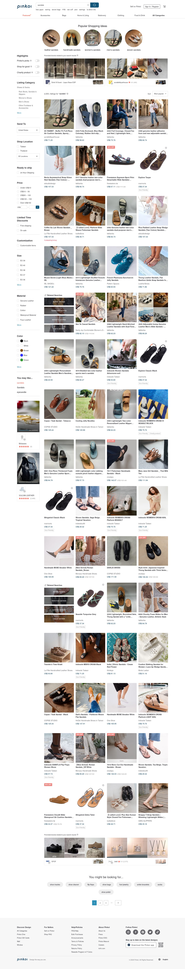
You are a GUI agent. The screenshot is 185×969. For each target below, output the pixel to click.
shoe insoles (55, 884)
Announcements (77, 938)
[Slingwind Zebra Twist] (90, 798)
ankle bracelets (143, 884)
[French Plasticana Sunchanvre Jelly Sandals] (122, 261)
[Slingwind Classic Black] (59, 501)
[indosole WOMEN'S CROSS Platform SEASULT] (122, 501)
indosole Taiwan (113, 376)
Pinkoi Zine (21, 934)
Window (20, 945)
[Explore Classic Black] (153, 354)
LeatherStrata (143, 283)
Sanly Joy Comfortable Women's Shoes (91, 330)
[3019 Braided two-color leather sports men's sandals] (90, 354)
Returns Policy (76, 948)
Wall (18, 941)
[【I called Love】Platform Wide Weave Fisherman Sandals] (90, 211)
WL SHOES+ (49, 283)
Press (101, 934)
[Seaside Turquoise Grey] (90, 597)
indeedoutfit (80, 523)
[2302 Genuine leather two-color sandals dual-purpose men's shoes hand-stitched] (122, 211)
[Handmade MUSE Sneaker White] (59, 551)
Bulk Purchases (77, 934)
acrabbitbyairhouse (51, 137)
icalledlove (80, 233)
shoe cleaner (74, 884)
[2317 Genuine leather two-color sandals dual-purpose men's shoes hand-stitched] (90, 160)
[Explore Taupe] (153, 160)
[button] (37, 207)
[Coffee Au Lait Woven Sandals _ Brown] (59, 211)
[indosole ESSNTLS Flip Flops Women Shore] (59, 748)
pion (76, 9)
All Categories (22, 931)
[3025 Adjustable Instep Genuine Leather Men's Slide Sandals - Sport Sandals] (153, 307)
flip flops (90, 884)
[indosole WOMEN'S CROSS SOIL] (153, 501)
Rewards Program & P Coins (81, 952)
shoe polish (106, 892)
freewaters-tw (112, 183)
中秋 (64, 9)
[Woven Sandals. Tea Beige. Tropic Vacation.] (153, 748)
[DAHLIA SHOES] (122, 551)
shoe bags (107, 884)
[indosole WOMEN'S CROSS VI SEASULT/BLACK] (153, 404)
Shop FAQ (48, 934)
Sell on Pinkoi (135, 6)
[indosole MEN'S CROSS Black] (90, 648)
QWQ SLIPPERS (145, 820)
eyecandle (21, 392)
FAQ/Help (74, 931)
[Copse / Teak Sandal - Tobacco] (59, 404)
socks (160, 884)
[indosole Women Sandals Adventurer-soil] (122, 354)
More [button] (19, 113)
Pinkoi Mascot (104, 941)
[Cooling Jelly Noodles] (90, 404)
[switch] (28, 60)
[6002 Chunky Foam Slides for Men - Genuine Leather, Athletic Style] (153, 597)
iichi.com (102, 948)
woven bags (56, 9)
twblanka (79, 137)
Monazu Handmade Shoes (86, 573)
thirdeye (110, 670)
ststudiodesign (50, 183)
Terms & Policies (77, 941)
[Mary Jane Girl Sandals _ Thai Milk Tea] (153, 454)
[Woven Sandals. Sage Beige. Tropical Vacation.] (90, 501)
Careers (101, 945)
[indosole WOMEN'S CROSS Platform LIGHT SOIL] (153, 698)
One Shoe (48, 573)
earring (47, 9)
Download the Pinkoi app (142, 945)
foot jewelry (123, 884)
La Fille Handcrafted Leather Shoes (58, 233)
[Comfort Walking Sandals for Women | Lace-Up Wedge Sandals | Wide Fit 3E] (153, 648)
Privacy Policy (76, 945)
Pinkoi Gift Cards (23, 938)
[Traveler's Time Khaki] (59, 648)
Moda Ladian (143, 670)
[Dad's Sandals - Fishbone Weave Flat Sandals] (90, 698)
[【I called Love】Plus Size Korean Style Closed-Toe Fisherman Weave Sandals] (122, 798)
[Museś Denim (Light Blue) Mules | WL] (59, 261)
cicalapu (110, 477)
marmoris (142, 183)
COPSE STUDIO (50, 427)
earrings (82, 9)
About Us (102, 931)
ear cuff (70, 9)
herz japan (39, 9)
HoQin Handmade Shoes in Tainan (89, 427)
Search (94, 5)
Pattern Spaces (113, 283)
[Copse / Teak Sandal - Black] (59, 698)
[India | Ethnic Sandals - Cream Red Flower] (122, 648)
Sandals (20, 387)
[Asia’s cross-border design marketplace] (24, 6)
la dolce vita (91, 9)
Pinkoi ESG (103, 938)
